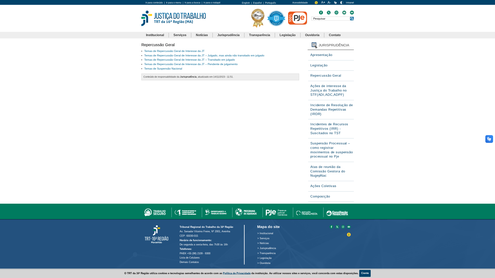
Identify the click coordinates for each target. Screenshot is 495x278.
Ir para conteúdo (154, 2)
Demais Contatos (189, 262)
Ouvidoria (312, 35)
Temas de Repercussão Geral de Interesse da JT (174, 51)
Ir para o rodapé (212, 2)
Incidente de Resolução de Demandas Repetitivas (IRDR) (331, 109)
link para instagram (343, 227)
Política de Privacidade (237, 273)
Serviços (179, 35)
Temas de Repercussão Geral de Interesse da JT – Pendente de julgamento (191, 64)
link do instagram (336, 13)
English (246, 3)
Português (270, 3)
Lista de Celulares (190, 257)
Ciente (365, 273)
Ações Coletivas (323, 186)
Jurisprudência (228, 35)
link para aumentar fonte (323, 3)
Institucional (155, 35)
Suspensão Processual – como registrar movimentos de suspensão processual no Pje (331, 150)
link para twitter (337, 227)
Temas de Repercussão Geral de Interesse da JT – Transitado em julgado (189, 59)
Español (257, 3)
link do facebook (321, 13)
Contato (335, 35)
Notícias (202, 35)
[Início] (173, 18)
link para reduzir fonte (329, 3)
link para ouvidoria (317, 3)
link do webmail (352, 13)
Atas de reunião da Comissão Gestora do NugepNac (327, 171)
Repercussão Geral (325, 75)
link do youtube (344, 13)
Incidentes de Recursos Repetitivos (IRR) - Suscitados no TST (329, 128)
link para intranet (350, 4)
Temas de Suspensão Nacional (163, 68)
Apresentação (321, 55)
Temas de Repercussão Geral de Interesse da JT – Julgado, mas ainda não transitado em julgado (204, 55)
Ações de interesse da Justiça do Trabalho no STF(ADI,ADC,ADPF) (328, 90)
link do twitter (329, 13)
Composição (320, 196)
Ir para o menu (173, 2)
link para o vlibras (336, 3)
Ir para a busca (192, 2)
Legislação (288, 35)
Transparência (259, 35)
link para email (349, 227)
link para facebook (331, 227)
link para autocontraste (342, 3)
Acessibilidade (300, 2)
